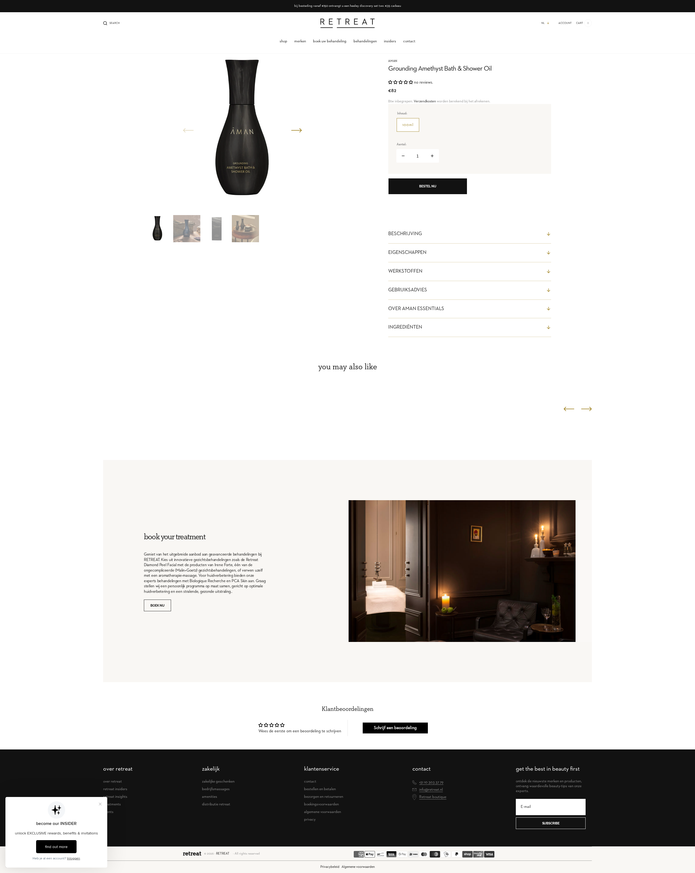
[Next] (586, 409)
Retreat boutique (432, 797)
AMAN (392, 60)
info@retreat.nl (431, 790)
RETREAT (222, 853)
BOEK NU (157, 605)
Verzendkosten (425, 101)
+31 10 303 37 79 (431, 782)
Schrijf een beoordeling (395, 728)
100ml (410, 127)
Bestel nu (427, 186)
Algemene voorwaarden (358, 867)
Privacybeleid (329, 867)
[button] (111, 23)
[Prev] (569, 409)
